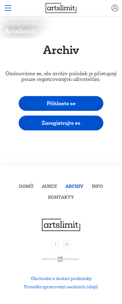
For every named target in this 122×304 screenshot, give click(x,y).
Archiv (74, 186)
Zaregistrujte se (61, 122)
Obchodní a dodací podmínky (61, 278)
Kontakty (61, 197)
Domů (26, 186)
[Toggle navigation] (8, 8)
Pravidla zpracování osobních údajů (61, 286)
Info (97, 186)
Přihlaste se (61, 103)
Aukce (49, 186)
